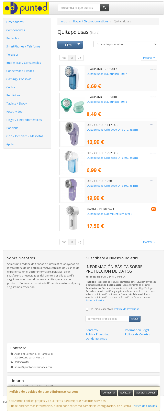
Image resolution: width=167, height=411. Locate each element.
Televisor (12, 54)
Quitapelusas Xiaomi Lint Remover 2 (109, 214)
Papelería (12, 128)
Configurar (109, 392)
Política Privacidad (97, 334)
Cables (10, 87)
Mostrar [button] (148, 58)
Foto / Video (14, 111)
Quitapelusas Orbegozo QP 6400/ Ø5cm (112, 158)
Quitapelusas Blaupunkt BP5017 (107, 74)
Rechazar (125, 392)
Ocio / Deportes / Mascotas (24, 136)
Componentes (15, 30)
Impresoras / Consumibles (23, 63)
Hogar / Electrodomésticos (24, 120)
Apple (10, 144)
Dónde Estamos (96, 338)
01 (71, 58)
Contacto (92, 330)
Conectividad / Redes (20, 71)
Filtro (68, 45)
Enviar (134, 318)
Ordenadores (15, 22)
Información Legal (137, 330)
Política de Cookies (144, 406)
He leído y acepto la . (115, 309)
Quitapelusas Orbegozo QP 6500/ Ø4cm (112, 185)
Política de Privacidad (95, 300)
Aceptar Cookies (145, 392)
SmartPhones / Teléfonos (23, 46)
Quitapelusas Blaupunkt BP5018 (107, 102)
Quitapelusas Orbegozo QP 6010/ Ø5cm (112, 129)
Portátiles (12, 38)
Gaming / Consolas (18, 79)
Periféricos (13, 95)
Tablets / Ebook (16, 103)
